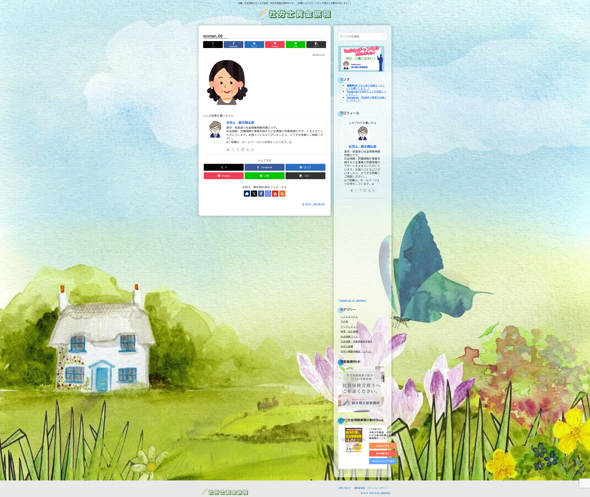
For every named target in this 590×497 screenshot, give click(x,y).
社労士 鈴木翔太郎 (240, 122)
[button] (316, 44)
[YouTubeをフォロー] (248, 150)
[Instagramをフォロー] (243, 150)
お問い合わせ (344, 487)
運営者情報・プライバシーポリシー (371, 487)
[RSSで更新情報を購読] (253, 150)
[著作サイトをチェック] (228, 150)
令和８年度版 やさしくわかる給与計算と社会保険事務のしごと (382, 435)
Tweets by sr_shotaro (352, 300)
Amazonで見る (382, 446)
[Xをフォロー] (233, 150)
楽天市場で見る (382, 453)
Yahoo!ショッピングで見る (382, 461)
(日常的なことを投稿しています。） (366, 93)
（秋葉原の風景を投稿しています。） (366, 99)
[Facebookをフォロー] (238, 150)
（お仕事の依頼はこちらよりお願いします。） (365, 87)
